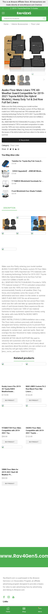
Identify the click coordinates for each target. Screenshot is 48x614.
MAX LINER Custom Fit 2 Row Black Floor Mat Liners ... (36, 389)
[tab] (9, 208)
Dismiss (38, 5)
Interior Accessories (19, 24)
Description (9, 208)
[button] (3, 8)
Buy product (25, 140)
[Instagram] (8, 597)
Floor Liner (35, 24)
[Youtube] (13, 597)
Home (6, 24)
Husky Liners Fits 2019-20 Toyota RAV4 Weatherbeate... (11, 389)
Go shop (39, 8)
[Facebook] (4, 597)
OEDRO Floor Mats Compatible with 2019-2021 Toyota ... (35, 430)
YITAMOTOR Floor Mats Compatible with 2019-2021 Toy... (11, 430)
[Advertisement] (24, 522)
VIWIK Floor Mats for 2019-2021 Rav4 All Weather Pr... (10, 472)
